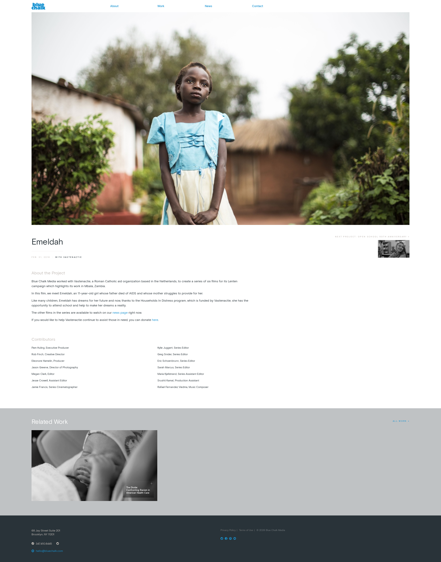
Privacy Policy (228, 530)
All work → (401, 421)
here (155, 320)
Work (160, 6)
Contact (257, 6)
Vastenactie (72, 257)
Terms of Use (246, 530)
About (114, 6)
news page (120, 312)
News (208, 6)
